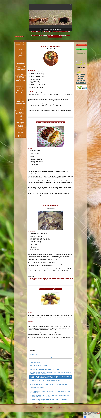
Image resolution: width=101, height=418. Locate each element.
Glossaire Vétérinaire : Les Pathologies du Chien (20, 115)
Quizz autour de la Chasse (20, 129)
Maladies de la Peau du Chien (20, 111)
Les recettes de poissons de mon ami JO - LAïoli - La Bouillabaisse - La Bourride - (45, 380)
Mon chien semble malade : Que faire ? (20, 108)
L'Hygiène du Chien (20, 101)
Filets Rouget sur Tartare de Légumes (37, 387)
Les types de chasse (20, 71)
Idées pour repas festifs (34, 359)
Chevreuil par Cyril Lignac (35, 362)
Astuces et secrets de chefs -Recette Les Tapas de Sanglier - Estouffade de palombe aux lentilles (48, 357)
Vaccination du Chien (20, 105)
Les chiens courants (20, 86)
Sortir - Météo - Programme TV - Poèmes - (20, 135)
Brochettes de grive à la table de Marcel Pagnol (39, 365)
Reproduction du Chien (20, 103)
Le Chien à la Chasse (20, 90)
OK (84, 416)
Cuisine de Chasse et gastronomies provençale (20, 125)
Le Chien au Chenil (20, 96)
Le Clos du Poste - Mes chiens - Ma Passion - (20, 43)
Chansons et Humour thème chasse (20, 132)
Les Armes (20, 74)
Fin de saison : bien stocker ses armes (20, 77)
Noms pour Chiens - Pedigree (20, 54)
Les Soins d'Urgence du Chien (20, 119)
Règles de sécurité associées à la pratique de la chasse (20, 66)
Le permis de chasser (20, 60)
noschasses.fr (36, 344)
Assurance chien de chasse (20, 93)
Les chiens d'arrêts (20, 83)
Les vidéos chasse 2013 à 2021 (20, 51)
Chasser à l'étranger (20, 69)
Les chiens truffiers (20, 88)
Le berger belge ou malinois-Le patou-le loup (20, 80)
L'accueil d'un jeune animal (20, 98)
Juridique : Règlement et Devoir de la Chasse (20, 63)
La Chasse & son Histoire (20, 57)
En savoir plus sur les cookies (90, 416)
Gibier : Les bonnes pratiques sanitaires (20, 121)
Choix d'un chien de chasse (20, 49)
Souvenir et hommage (20, 46)
